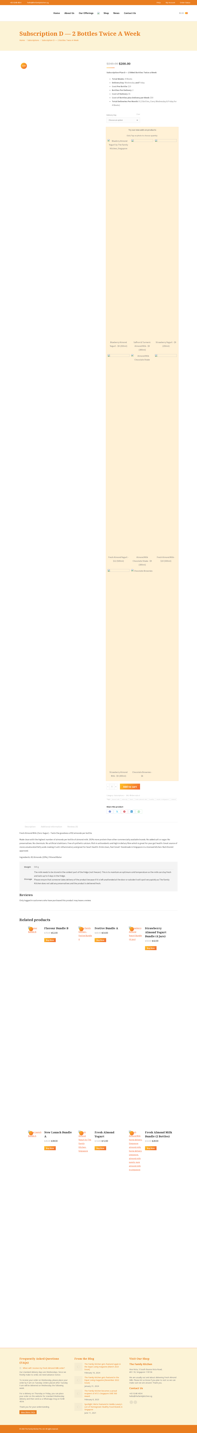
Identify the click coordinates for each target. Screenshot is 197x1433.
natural (173, 799)
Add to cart (130, 786)
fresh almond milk (141, 799)
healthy (151, 799)
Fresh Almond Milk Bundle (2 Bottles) (158, 1134)
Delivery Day (111, 115)
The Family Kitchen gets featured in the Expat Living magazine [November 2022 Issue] (101, 1380)
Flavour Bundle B (56, 928)
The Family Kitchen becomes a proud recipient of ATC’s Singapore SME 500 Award (100, 1393)
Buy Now (50, 940)
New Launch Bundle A (58, 1134)
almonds (124, 799)
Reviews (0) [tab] (72, 826)
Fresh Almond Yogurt (104, 1134)
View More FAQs (28, 1412)
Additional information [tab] (51, 826)
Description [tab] (30, 826)
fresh (131, 799)
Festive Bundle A (106, 928)
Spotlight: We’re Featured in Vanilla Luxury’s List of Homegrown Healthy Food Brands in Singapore (103, 1407)
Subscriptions (119, 795)
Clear (138, 114)
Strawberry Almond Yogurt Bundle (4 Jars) (155, 932)
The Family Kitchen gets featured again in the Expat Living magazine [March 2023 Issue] (102, 1367)
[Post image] (78, 1367)
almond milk (115, 799)
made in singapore (163, 799)
